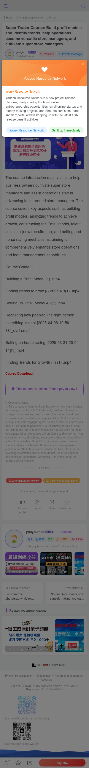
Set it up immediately (66, 130)
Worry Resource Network (27, 130)
